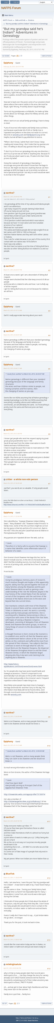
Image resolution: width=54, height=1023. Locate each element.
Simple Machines (33, 1020)
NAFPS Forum (11, 8)
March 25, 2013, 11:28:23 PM (13, 877)
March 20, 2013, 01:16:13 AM (13, 745)
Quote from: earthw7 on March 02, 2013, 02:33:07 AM (25, 374)
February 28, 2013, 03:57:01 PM (14, 67)
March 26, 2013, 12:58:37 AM (13, 939)
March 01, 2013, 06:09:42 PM (13, 197)
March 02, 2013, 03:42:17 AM (13, 368)
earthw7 (10, 192)
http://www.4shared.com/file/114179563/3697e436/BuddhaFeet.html (28, 505)
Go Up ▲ (35, 1018)
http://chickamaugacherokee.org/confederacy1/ (22, 801)
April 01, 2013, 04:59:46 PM (12, 968)
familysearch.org (33, 135)
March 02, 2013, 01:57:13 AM (13, 310)
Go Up (4, 1003)
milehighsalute (13, 964)
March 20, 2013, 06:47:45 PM (13, 821)
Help (17, 1018)
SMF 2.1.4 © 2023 (21, 1020)
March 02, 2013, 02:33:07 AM (13, 335)
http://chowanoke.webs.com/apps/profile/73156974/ (24, 794)
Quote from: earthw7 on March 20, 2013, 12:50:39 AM (25, 751)
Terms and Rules (25, 1018)
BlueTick (10, 873)
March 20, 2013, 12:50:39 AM (13, 716)
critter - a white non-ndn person (22, 479)
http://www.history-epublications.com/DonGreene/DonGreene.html (23, 665)
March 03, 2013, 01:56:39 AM (13, 483)
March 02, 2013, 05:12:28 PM (13, 434)
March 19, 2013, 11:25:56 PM (13, 516)
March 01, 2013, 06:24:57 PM (13, 270)
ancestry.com (18, 135)
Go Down (5, 56)
